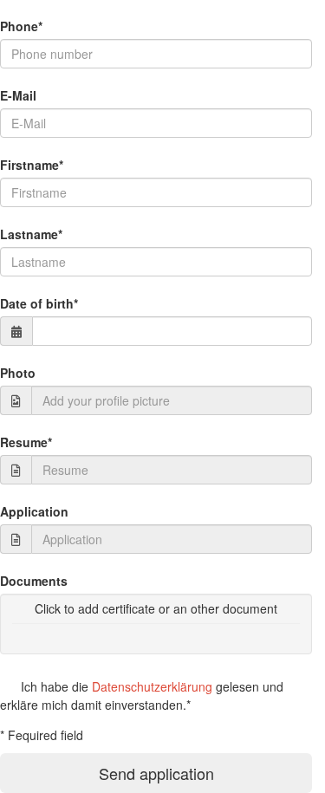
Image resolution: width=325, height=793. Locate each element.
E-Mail (18, 95)
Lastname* (31, 234)
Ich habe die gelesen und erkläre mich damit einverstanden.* (141, 695)
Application (34, 511)
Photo (18, 372)
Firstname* (31, 164)
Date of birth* (39, 303)
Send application (156, 773)
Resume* (26, 442)
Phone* (21, 26)
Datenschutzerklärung (152, 686)
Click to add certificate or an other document (156, 608)
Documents (34, 580)
